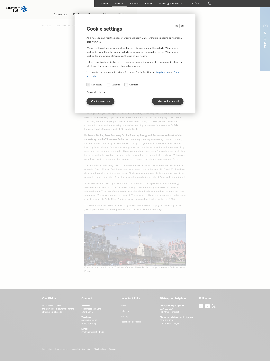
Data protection (61, 349)
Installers (125, 311)
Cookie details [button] (93, 92)
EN (182, 26)
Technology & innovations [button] (170, 3)
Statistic (116, 84)
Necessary (96, 84)
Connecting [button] (60, 14)
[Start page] (16, 11)
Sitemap (112, 349)
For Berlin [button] (134, 3)
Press (123, 306)
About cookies (99, 349)
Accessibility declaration (81, 349)
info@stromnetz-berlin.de (92, 332)
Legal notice (47, 349)
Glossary (124, 316)
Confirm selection (100, 101)
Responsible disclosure (131, 322)
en (197, 4)
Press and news (62, 26)
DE (177, 26)
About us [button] (119, 3)
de (192, 4)
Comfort (133, 84)
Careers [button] (104, 3)
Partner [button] (148, 3)
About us (46, 26)
